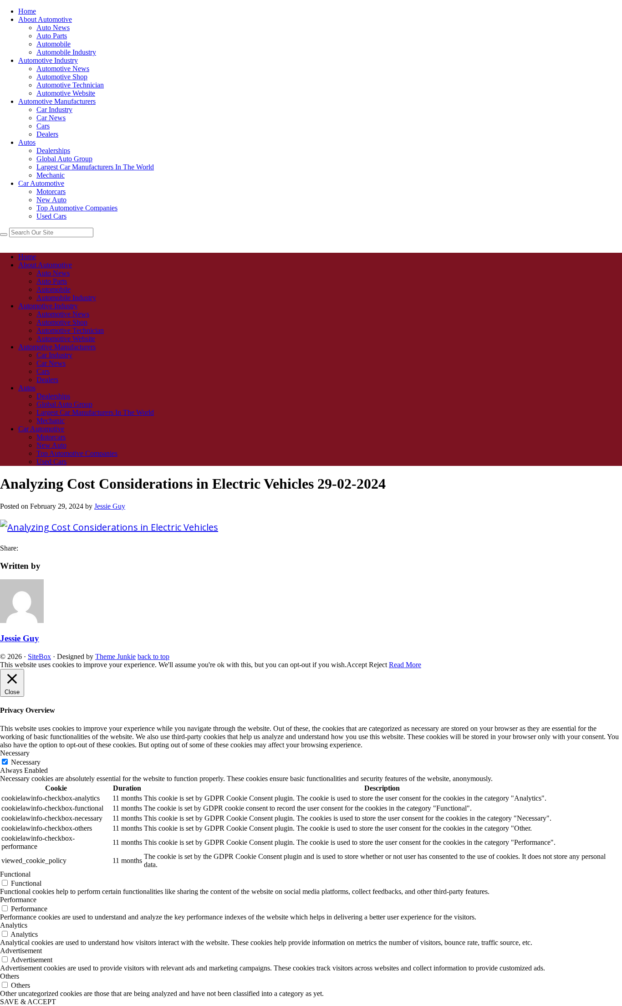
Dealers (47, 134)
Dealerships (53, 150)
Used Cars (51, 216)
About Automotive (45, 19)
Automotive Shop (61, 77)
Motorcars (51, 191)
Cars (43, 126)
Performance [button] (18, 900)
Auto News (53, 27)
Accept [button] (357, 665)
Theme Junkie (115, 656)
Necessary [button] (15, 753)
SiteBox (39, 656)
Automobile (53, 44)
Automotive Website (65, 93)
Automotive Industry (48, 60)
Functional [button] (15, 874)
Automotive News (62, 68)
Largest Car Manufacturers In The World (95, 167)
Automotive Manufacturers (57, 101)
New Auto (51, 200)
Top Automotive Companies (76, 208)
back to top (153, 656)
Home (27, 11)
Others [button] (9, 976)
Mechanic (50, 175)
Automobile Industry (66, 52)
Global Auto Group (64, 159)
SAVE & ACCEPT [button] (28, 1002)
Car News (51, 118)
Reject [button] (378, 665)
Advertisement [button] (21, 951)
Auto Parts (51, 36)
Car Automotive (41, 183)
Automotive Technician (70, 85)
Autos (27, 142)
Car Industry (54, 109)
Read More (405, 665)
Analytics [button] (13, 925)
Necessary (26, 762)
